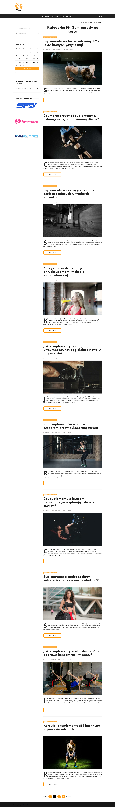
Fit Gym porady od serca (50, 37)
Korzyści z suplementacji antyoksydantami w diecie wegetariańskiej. (63, 272)
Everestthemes (27, 805)
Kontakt (68, 16)
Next (67, 796)
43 (63, 796)
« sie (16, 72)
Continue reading (52, 100)
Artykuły (55, 16)
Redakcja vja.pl (59, 49)
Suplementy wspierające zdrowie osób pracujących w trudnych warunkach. (69, 194)
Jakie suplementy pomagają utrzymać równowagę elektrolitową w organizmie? (72, 350)
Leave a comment (69, 49)
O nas (62, 16)
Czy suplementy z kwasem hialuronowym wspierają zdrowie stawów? (68, 502)
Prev (46, 796)
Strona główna (45, 16)
